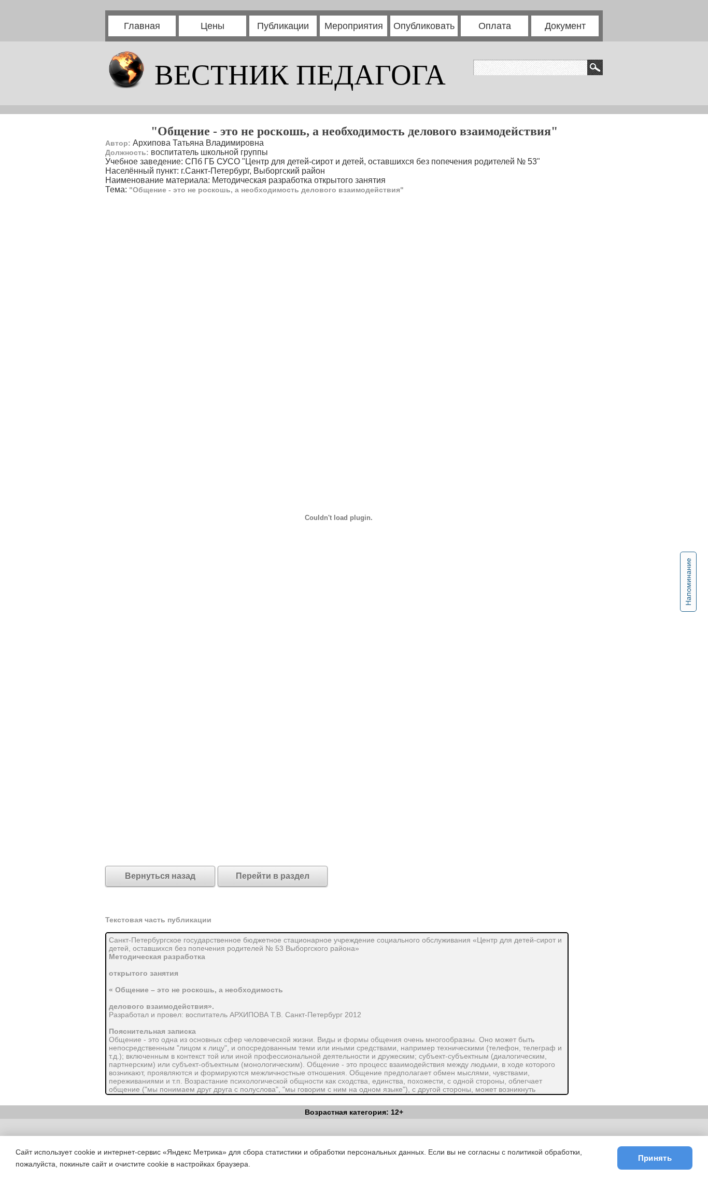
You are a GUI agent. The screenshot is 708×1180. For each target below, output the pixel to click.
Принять (655, 1158)
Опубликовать (424, 26)
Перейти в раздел (272, 876)
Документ (565, 26)
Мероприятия (353, 26)
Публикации (283, 26)
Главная (142, 26)
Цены (212, 26)
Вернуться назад (160, 876)
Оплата (494, 26)
